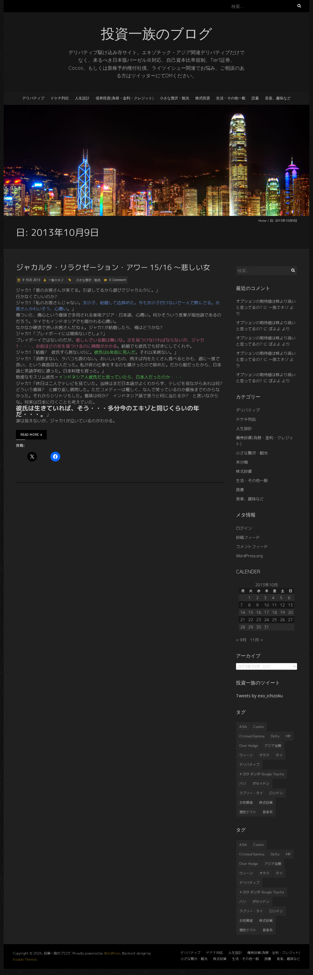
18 (274, 612)
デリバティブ (33, 98)
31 (266, 627)
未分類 (242, 462)
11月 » (256, 640)
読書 (255, 98)
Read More (29, 435)
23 (258, 619)
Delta (275, 736)
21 (242, 619)
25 (274, 619)
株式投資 (202, 98)
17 (266, 612)
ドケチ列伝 (59, 98)
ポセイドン (260, 783)
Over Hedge (248, 745)
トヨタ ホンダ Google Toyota (261, 774)
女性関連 (246, 802)
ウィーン (246, 755)
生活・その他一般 (230, 98)
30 (258, 627)
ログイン (244, 528)
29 (250, 627)
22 (250, 619)
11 (274, 605)
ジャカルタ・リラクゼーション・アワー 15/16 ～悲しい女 (113, 267)
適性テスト (247, 812)
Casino (258, 726)
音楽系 (268, 812)
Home (262, 220)
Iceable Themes (25, 959)
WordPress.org (249, 555)
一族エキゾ (56, 280)
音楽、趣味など (278, 98)
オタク (264, 755)
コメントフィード (252, 546)
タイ (279, 755)
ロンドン (276, 793)
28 (242, 627)
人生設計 (82, 98)
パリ (242, 783)
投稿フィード (248, 537)
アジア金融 (272, 745)
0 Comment (117, 280)
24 (266, 619)
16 (258, 612)
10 (266, 605)
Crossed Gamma (251, 736)
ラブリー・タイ (251, 793)
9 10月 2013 (31, 280)
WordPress (112, 953)
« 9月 (241, 640)
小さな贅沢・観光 (174, 98)
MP (288, 736)
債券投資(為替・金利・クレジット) (125, 98)
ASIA (243, 726)
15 (250, 612)
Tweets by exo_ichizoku (259, 696)
